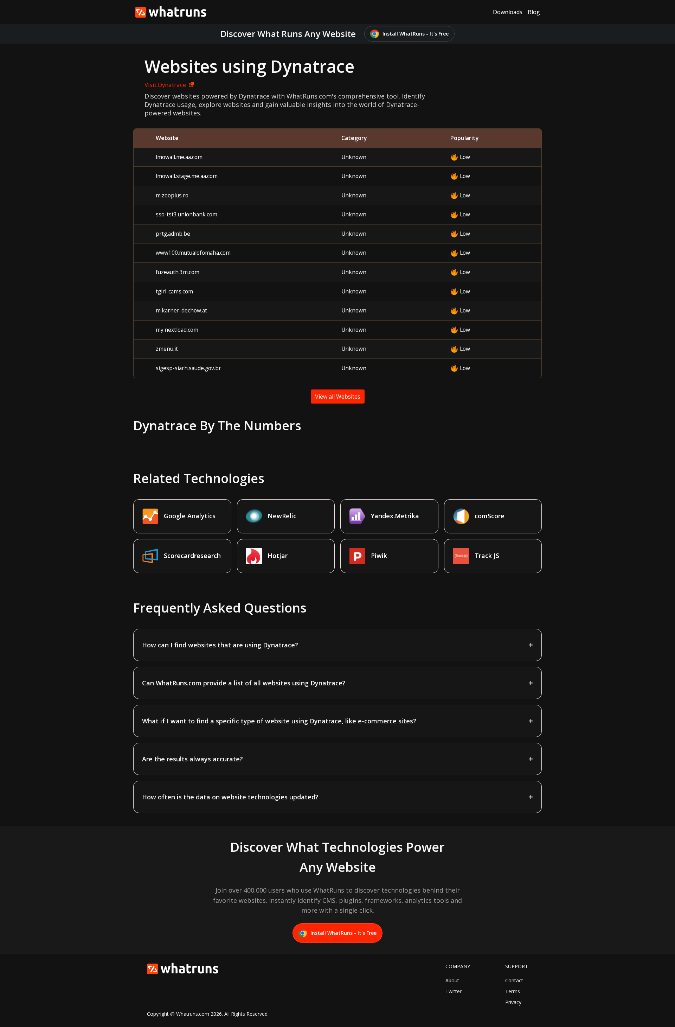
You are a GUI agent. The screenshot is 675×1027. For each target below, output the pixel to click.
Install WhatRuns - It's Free (415, 33)
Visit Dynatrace (165, 85)
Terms (512, 991)
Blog (534, 12)
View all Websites (337, 396)
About (452, 980)
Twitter (453, 991)
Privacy (513, 1002)
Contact (514, 980)
